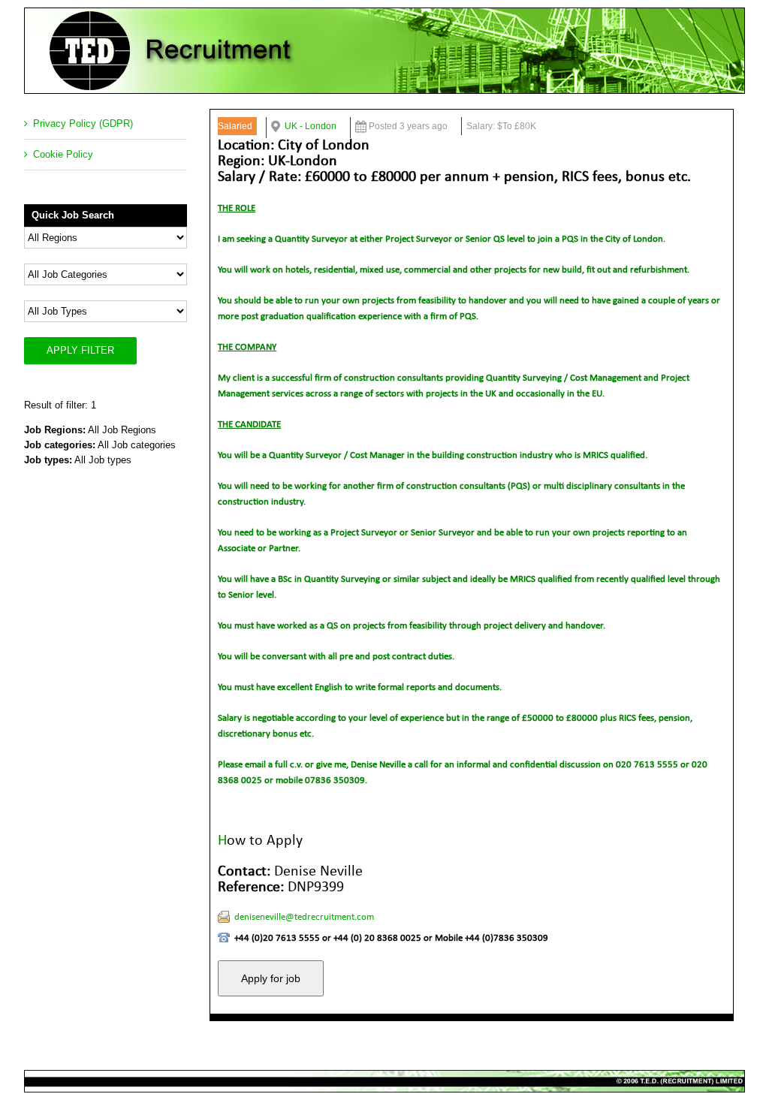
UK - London (310, 126)
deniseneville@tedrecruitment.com (304, 917)
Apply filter (80, 350)
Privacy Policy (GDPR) (83, 123)
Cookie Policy (63, 154)
